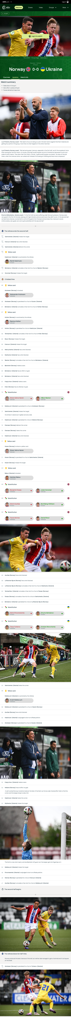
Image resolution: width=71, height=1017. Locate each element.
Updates (15, 77)
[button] (52, 7)
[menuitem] (19, 7)
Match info (24, 77)
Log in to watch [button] (37, 36)
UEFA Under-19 (6, 7)
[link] (18, 7)
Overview (6, 77)
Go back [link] (6, 13)
